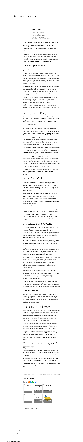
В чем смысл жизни (18, 5)
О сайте (58, 430)
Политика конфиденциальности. (12, 441)
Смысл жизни (37, 408)
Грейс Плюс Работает (38, 37)
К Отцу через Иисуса (38, 32)
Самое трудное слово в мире (20, 433)
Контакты (46, 430)
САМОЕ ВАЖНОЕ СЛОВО (32, 379)
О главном (52, 430)
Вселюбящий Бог (37, 34)
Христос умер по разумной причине (42, 38)
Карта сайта (39, 430)
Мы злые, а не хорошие (39, 35)
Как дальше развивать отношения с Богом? (24, 430)
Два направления (37, 31)
